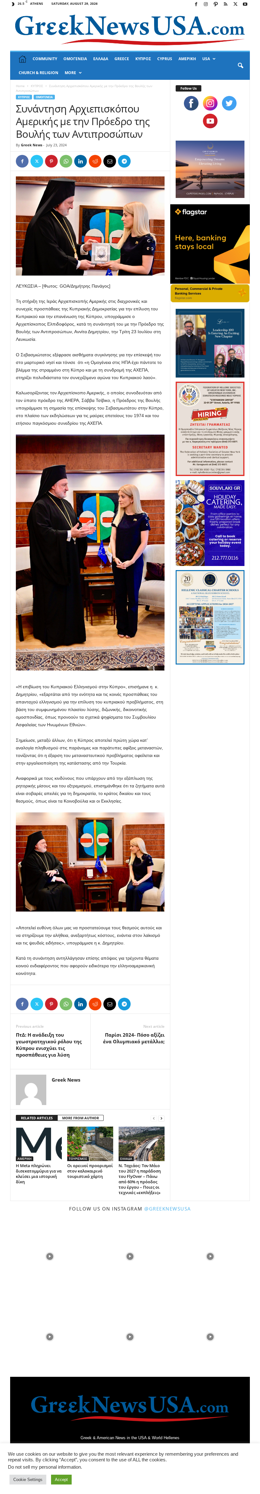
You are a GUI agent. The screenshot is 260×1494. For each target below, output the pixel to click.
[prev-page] (154, 1118)
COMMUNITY (45, 58)
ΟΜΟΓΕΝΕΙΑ (75, 58)
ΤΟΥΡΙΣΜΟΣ (78, 1158)
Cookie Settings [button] (27, 1479)
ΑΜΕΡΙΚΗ (187, 58)
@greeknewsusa (167, 1208)
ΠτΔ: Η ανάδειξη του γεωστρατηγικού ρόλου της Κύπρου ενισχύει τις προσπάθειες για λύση (48, 1045)
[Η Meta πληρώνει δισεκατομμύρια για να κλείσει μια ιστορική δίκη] (39, 1144)
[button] (240, 66)
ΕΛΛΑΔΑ (100, 58)
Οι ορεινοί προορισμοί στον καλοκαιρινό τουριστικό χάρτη (90, 1171)
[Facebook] (196, 4)
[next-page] (161, 1118)
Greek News (31, 145)
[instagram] (210, 103)
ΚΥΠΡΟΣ (143, 58)
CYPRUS (164, 58)
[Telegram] (124, 161)
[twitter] (229, 103)
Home (20, 86)
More (70, 72)
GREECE (121, 58)
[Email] (109, 161)
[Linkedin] (80, 161)
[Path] (215, 4)
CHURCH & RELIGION (38, 72)
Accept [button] (61, 1479)
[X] (235, 4)
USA (206, 58)
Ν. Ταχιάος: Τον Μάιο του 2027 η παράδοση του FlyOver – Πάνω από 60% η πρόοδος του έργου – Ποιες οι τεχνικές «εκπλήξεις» (140, 1179)
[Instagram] (206, 4)
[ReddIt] (95, 161)
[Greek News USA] (130, 30)
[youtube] (210, 121)
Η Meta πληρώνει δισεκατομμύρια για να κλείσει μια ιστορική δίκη (39, 1174)
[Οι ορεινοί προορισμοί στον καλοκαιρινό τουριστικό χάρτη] (90, 1144)
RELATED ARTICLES (37, 1118)
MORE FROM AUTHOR (80, 1118)
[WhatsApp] (66, 161)
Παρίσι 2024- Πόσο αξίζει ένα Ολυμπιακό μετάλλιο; (134, 1038)
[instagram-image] (49, 1256)
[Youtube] (245, 4)
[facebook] (191, 103)
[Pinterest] (51, 161)
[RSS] (225, 4)
